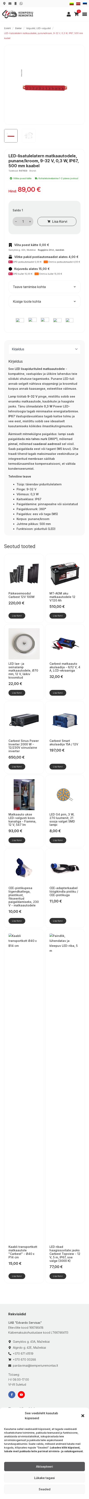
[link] (68, 14)
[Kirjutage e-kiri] (10, 3)
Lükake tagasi (44, 1478)
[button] (83, 1416)
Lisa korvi (59, 221)
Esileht (7, 28)
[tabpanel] (44, 445)
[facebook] (11, 1394)
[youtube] (21, 1394)
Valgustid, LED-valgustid (38, 28)
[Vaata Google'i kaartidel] (4, 3)
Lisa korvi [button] (17, 615)
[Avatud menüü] (84, 14)
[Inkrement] (30, 221)
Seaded (45, 1489)
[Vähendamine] (16, 221)
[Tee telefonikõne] (15, 3)
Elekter (18, 28)
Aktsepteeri (44, 1466)
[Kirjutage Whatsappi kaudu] (21, 3)
